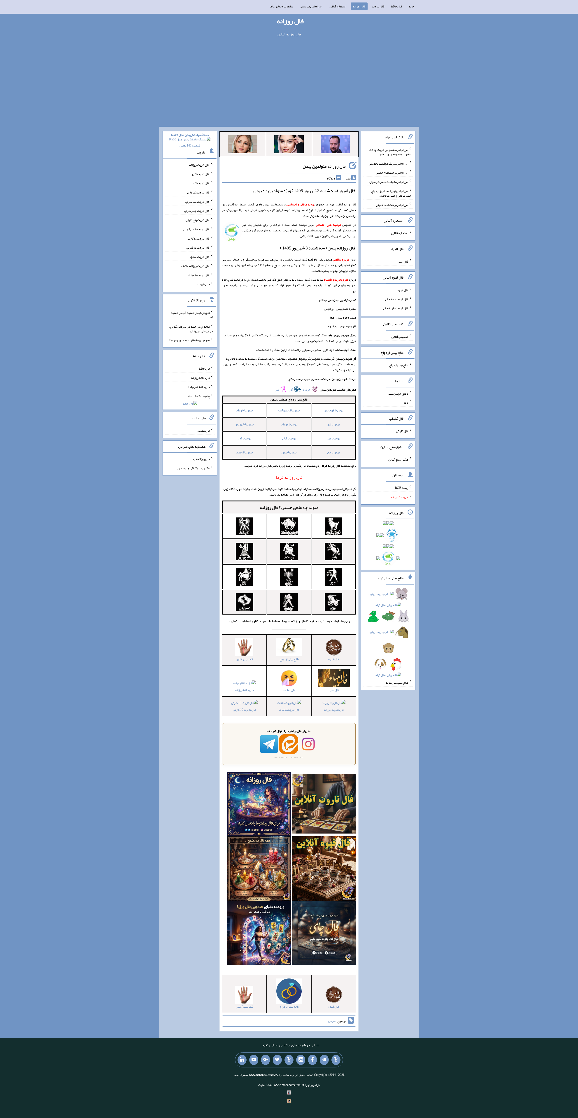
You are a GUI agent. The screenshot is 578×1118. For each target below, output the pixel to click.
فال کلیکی (402, 431)
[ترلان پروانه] (289, 145)
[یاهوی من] (335, 1060)
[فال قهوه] (324, 869)
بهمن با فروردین (333, 410)
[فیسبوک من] (312, 1060)
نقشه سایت (265, 1085)
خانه (411, 6)
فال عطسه (203, 430)
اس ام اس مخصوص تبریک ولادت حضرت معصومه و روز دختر (390, 152)
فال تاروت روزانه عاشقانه (194, 266)
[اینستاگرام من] (300, 1060)
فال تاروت (378, 6)
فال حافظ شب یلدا (199, 387)
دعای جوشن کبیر (398, 393)
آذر (291, 389)
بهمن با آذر (244, 438)
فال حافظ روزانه (244, 690)
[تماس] (289, 1060)
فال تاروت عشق (200, 257)
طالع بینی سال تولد (397, 682)
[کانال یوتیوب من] (253, 1060)
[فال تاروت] (324, 805)
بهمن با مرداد (289, 424)
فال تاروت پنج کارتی (198, 220)
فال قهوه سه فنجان (396, 299)
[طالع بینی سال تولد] (388, 636)
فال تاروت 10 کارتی (244, 709)
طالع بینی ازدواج (398, 365)
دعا (406, 402)
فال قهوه (403, 290)
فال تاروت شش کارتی (196, 229)
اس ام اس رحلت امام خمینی (392, 172)
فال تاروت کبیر (200, 174)
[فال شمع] (259, 869)
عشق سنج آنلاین (398, 459)
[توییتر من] (277, 1060)
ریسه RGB (401, 487)
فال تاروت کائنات (289, 709)
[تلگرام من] (324, 1060)
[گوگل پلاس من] (265, 1060)
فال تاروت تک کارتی (198, 192)
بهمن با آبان (289, 438)
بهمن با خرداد (244, 410)
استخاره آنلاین (337, 6)
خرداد (307, 389)
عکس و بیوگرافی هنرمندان (193, 468)
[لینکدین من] (242, 1060)
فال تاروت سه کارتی (197, 201)
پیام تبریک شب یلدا (198, 396)
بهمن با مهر (333, 438)
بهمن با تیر (333, 424)
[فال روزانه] (259, 805)
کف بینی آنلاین (399, 336)
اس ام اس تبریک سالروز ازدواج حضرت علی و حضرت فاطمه (391, 193)
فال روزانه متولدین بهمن (324, 166)
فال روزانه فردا (200, 459)
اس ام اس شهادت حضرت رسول (388, 182)
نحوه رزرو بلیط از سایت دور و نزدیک (189, 340)
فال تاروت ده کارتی (198, 247)
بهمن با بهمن (289, 452)
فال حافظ (396, 6)
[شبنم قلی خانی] (242, 145)
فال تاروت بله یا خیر (198, 275)
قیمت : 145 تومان (190, 140)
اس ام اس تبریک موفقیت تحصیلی (388, 163)
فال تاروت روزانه (334, 709)
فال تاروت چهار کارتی (197, 210)
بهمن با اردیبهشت (289, 410)
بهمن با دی (333, 452)
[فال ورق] (259, 934)
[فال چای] (324, 934)
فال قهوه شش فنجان (395, 308)
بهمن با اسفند (244, 452)
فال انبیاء (402, 261)
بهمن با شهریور (244, 424)
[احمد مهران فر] (335, 145)
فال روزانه (359, 6)
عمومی (332, 1021)
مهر (277, 389)
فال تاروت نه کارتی (198, 238)
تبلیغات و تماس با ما (281, 6)
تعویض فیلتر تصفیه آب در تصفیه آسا (192, 315)
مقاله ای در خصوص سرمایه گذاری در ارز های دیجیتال (191, 328)
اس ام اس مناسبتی (311, 6)
